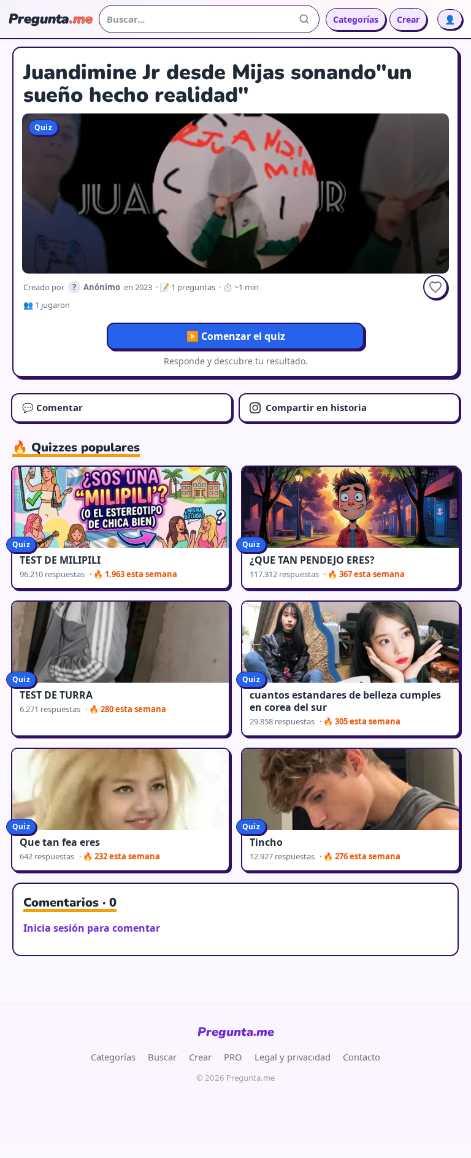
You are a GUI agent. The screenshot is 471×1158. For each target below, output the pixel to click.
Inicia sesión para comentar (91, 928)
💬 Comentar (52, 407)
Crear (408, 19)
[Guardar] (435, 287)
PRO (233, 1057)
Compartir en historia (316, 407)
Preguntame (235, 1032)
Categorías (355, 19)
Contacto (361, 1057)
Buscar (162, 1057)
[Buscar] (304, 19)
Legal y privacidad (293, 1057)
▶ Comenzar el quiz (235, 336)
